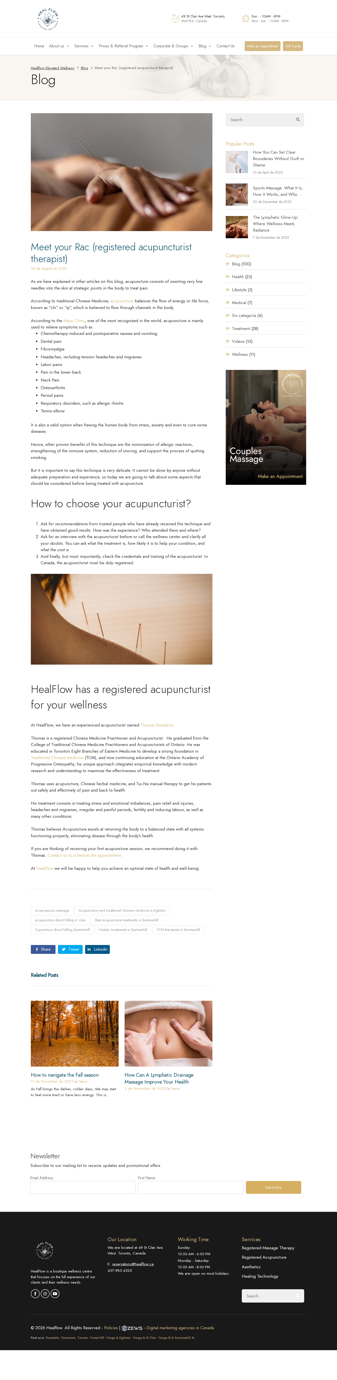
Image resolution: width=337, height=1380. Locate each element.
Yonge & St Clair (144, 1337)
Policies (111, 1328)
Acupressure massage (52, 910)
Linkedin (100, 949)
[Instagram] (45, 1293)
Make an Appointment (262, 46)
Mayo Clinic (74, 320)
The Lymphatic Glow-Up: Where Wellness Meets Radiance (276, 224)
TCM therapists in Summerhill (178, 929)
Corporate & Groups (170, 46)
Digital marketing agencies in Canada (180, 1328)
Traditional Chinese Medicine (57, 757)
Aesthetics (251, 1267)
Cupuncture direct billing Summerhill (62, 929)
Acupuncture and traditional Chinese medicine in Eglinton (122, 910)
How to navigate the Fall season (64, 1075)
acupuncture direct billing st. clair (60, 920)
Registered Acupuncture (264, 1257)
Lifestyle (239, 290)
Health (238, 276)
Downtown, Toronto (74, 1337)
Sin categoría (244, 315)
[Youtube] (55, 1293)
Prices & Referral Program (121, 46)
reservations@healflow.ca (133, 1264)
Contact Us (226, 46)
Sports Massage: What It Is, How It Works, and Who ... (278, 191)
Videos (238, 341)
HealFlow (44, 868)
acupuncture (122, 301)
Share (45, 949)
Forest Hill (97, 1337)
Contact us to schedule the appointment (84, 855)
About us (56, 46)
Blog (202, 46)
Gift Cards (292, 46)
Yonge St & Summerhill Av (177, 1337)
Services (82, 46)
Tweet (73, 949)
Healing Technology (260, 1276)
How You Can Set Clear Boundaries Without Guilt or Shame (278, 158)
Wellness (240, 354)
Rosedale (52, 1337)
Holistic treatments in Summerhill (123, 929)
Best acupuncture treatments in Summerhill (126, 920)
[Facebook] (35, 1293)
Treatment (241, 328)
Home (39, 46)
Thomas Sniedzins (156, 725)
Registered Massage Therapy (268, 1248)
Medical (239, 302)
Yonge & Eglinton (119, 1337)
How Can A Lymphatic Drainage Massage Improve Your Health (159, 1078)
